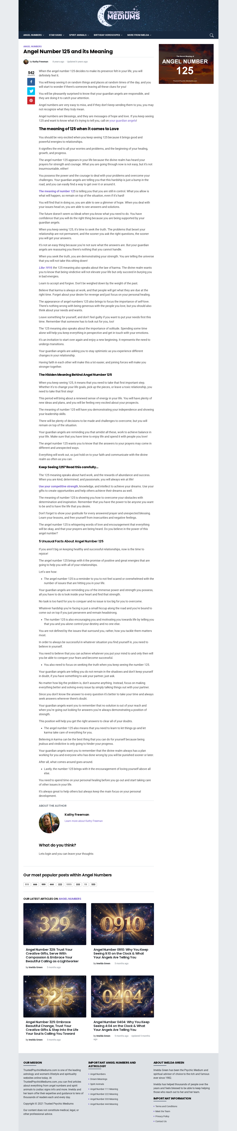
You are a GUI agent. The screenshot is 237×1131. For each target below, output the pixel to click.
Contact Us (161, 1121)
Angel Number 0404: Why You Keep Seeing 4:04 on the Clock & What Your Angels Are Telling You (122, 1026)
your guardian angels (122, 120)
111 (27, 884)
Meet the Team (162, 1111)
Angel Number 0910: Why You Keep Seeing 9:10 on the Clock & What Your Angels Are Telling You (121, 953)
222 (60, 884)
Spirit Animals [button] (78, 35)
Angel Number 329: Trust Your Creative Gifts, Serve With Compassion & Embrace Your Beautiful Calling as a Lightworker (52, 955)
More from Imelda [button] (138, 35)
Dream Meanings (98, 1079)
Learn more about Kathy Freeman (84, 820)
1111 (69, 884)
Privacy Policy (162, 1116)
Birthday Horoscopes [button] (107, 35)
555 (93, 884)
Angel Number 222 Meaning (104, 1094)
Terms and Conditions (166, 1106)
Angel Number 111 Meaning (104, 1089)
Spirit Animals (97, 1084)
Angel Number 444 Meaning (104, 1104)
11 (85, 884)
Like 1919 (45, 267)
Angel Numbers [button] (32, 35)
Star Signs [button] (55, 35)
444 (52, 884)
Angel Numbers (70, 899)
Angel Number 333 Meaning (104, 1099)
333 (78, 884)
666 (35, 884)
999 (43, 884)
